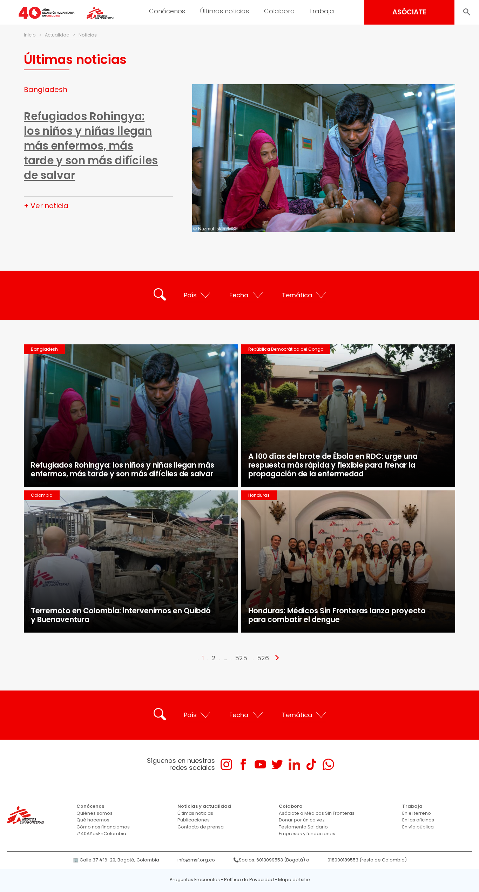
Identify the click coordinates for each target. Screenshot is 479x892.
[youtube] (260, 764)
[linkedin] (294, 764)
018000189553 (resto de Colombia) (367, 860)
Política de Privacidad (249, 879)
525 (241, 658)
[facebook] (243, 764)
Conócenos (167, 11)
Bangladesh (45, 89)
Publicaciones (193, 820)
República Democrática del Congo (285, 349)
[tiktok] (311, 764)
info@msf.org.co (196, 860)
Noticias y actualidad (204, 806)
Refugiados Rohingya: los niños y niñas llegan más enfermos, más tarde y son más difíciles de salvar (91, 145)
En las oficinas (418, 820)
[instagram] (226, 764)
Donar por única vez (302, 820)
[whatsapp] (328, 764)
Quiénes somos (94, 813)
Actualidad (57, 35)
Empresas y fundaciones (307, 833)
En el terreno (416, 813)
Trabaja (321, 11)
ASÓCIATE (409, 12)
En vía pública (418, 827)
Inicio (30, 35)
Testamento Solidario (303, 827)
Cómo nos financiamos (103, 827)
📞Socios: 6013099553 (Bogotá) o (271, 860)
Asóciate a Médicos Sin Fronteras (317, 813)
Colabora (279, 11)
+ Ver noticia (46, 206)
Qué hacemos (92, 820)
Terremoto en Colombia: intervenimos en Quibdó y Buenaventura (121, 615)
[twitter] (277, 764)
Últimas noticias (224, 11)
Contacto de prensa (200, 827)
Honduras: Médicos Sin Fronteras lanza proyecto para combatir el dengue (337, 615)
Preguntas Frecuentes (195, 879)
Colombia (42, 495)
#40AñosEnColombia (101, 833)
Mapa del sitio (294, 879)
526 (263, 658)
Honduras (259, 495)
